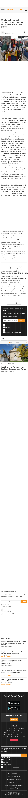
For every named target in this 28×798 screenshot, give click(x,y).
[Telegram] (19, 696)
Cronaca (3, 365)
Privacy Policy (18, 332)
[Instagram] (15, 696)
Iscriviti (21, 320)
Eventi (2, 18)
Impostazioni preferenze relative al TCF (14, 785)
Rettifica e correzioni (14, 782)
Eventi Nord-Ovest (9, 330)
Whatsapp (9, 731)
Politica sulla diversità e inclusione (14, 775)
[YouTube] (12, 696)
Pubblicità (21, 729)
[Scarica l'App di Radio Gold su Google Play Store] (14, 708)
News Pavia (7, 327)
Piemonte (8, 648)
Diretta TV (13, 737)
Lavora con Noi (21, 737)
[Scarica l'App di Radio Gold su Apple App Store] (14, 703)
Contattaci (14, 740)
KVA (17, 796)
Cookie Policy (17, 773)
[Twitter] (8, 696)
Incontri (11, 667)
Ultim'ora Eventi (21, 735)
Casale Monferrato (9, 18)
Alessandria (8, 656)
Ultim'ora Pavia (20, 733)
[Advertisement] (14, 76)
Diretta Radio (6, 737)
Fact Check (14, 781)
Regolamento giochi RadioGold (14, 779)
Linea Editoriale (14, 778)
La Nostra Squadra (13, 729)
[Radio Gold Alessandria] (7, 10)
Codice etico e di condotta (14, 776)
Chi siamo (6, 729)
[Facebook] (5, 696)
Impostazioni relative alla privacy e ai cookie (14, 787)
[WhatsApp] (22, 696)
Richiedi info (14, 719)
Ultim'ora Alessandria (9, 733)
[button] (26, 342)
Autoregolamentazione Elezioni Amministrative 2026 (14, 784)
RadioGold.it (17, 792)
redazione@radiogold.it (19, 794)
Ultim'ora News (17, 731)
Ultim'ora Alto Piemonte (9, 735)
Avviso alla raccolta (14, 788)
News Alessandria (9, 325)
